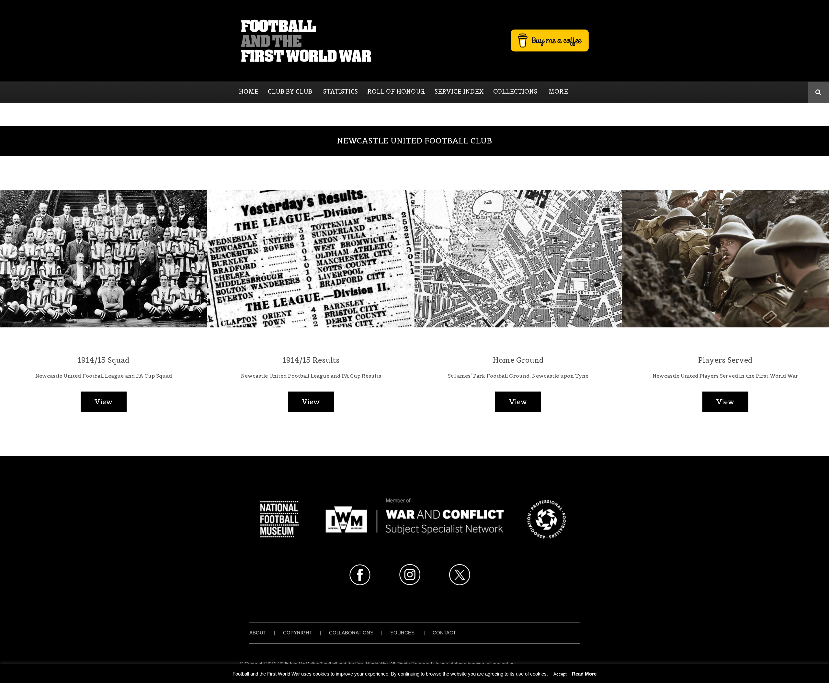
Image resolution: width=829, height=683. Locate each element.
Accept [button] (560, 674)
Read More (584, 674)
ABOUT (257, 632)
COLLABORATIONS (351, 632)
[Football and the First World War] (414, 40)
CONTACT (444, 632)
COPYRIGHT (297, 632)
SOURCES (402, 632)
